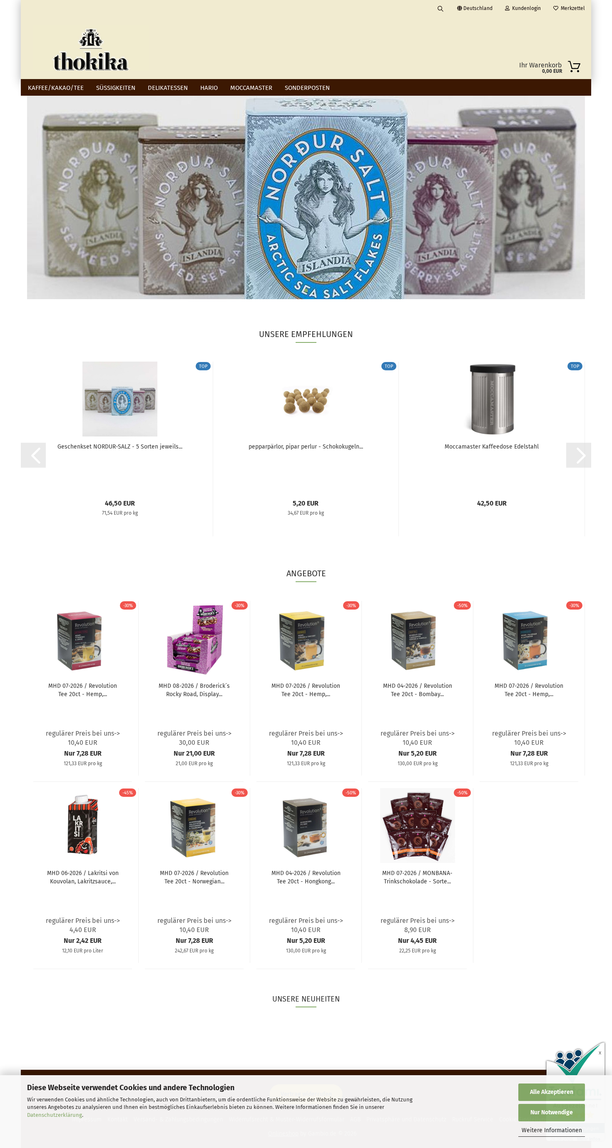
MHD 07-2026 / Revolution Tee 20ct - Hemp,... (82, 690)
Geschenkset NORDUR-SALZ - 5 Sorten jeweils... (119, 446)
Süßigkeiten (115, 88)
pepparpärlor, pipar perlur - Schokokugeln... (306, 446)
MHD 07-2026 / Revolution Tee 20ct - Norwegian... (194, 877)
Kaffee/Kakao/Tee (56, 88)
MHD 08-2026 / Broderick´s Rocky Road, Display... (194, 690)
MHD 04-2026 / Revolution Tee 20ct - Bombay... (417, 690)
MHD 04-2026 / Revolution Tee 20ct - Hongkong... (306, 877)
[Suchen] (440, 8)
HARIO (209, 88)
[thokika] (91, 48)
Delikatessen (168, 88)
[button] (33, 455)
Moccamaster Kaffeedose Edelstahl (492, 446)
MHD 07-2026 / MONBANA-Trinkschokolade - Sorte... (417, 877)
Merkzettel (571, 8)
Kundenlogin (525, 8)
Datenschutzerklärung (54, 1115)
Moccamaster (251, 88)
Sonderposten (307, 88)
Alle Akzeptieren (551, 1092)
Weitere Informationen (552, 1130)
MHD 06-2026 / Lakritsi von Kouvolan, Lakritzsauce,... (83, 877)
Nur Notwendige (551, 1112)
